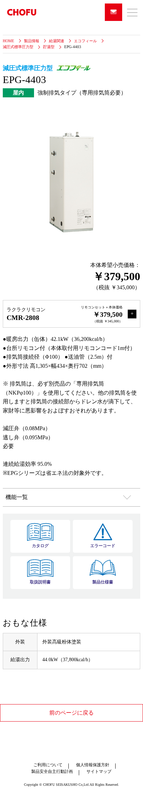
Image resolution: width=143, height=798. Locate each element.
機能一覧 (17, 497)
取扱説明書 (40, 582)
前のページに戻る (71, 713)
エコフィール (85, 41)
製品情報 (31, 41)
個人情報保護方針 (92, 764)
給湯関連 (56, 41)
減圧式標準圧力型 (18, 47)
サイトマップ (98, 771)
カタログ (40, 545)
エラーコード (102, 545)
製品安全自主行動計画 (52, 771)
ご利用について (47, 764)
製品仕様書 (102, 582)
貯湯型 (48, 47)
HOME (8, 41)
